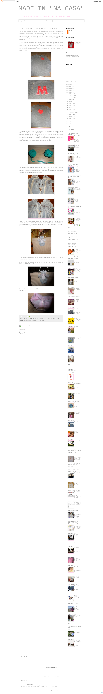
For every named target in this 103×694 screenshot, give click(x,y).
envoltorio (41, 320)
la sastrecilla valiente (74, 336)
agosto (71, 101)
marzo (70, 114)
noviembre (71, 95)
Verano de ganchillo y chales (77, 300)
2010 (68, 123)
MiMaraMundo (71, 420)
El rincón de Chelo (73, 277)
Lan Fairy (70, 355)
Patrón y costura (72, 501)
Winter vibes (77, 393)
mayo (70, 107)
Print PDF (26, 316)
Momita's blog (71, 449)
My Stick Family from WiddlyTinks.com (51, 677)
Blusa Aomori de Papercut (74, 450)
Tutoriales (34, 21)
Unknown (71, 33)
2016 (68, 84)
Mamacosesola (71, 369)
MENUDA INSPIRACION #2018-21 (77, 319)
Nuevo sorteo (77, 374)
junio (70, 105)
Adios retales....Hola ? (77, 432)
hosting (21, 333)
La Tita (70, 345)
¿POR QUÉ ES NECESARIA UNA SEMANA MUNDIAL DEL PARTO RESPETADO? (74, 230)
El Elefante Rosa (72, 268)
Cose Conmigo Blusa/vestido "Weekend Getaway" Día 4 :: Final (77, 311)
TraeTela (70, 594)
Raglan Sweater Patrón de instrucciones (77, 569)
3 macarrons (71, 129)
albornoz (28, 320)
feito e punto (71, 287)
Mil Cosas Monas (72, 411)
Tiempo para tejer (72, 575)
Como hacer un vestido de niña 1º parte (54, 683)
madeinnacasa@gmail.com (72, 55)
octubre (71, 97)
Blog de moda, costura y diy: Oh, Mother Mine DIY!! (74, 176)
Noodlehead (70, 466)
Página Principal (24, 21)
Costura (31, 685)
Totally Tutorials (72, 584)
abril (70, 109)
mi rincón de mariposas (74, 401)
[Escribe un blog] (54, 318)
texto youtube (71, 244)
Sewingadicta (71, 556)
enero (70, 118)
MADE (69, 364)
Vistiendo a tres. (72, 629)
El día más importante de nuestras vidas (38, 29)
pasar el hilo (55, 686)
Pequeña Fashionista (73, 510)
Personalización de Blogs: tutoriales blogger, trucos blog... (74, 522)
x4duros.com (71, 639)
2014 (68, 88)
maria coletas (71, 373)
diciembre (71, 94)
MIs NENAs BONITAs (72, 430)
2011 (68, 121)
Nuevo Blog (70, 130)
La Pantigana (71, 317)
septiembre (72, 99)
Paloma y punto (72, 471)
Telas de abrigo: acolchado (76, 261)
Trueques (48, 21)
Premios (42, 21)
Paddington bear (72, 370)
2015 (68, 86)
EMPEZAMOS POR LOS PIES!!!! (76, 146)
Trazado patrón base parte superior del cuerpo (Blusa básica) (77, 253)
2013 (68, 90)
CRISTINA (71, 30)
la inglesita (71, 307)
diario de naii (72, 243)
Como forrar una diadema (36, 683)
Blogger (57, 690)
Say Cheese (70, 544)
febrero (71, 116)
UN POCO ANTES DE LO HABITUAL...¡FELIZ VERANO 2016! (74, 626)
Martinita (70, 382)
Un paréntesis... (77, 632)
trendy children (72, 614)
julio (70, 103)
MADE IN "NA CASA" (51, 8)
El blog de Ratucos (73, 258)
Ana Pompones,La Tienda (74, 144)
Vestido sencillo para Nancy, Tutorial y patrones (77, 169)
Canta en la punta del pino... (77, 338)
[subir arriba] (102, 693)
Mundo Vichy (71, 455)
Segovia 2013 (77, 472)
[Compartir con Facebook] (58, 318)
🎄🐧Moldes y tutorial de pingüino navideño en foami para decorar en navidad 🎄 (77, 222)
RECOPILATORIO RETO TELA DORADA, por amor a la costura (77, 386)
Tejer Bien (70, 565)
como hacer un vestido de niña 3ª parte (39, 686)
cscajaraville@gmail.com (72, 56)
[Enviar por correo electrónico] (52, 318)
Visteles (70, 624)
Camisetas (24, 683)
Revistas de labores (73, 543)
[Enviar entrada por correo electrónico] (49, 318)
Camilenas (70, 196)
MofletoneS (70, 439)
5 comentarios (43, 318)
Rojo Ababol (71, 546)
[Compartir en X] (56, 318)
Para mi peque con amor (74, 490)
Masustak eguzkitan (73, 392)
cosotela (70, 227)
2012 (68, 92)
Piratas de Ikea (72, 533)
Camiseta (35, 320)
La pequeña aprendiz (73, 326)
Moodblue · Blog (72, 452)
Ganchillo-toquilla (65, 684)
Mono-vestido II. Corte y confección (77, 503)
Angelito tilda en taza (76, 280)
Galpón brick (77, 346)
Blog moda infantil (73, 187)
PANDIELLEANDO (71, 481)
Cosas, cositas (72, 217)
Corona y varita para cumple (77, 289)
